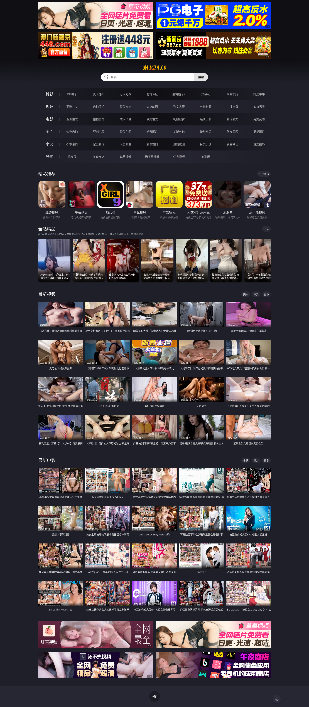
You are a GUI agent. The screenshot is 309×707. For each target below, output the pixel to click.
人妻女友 (125, 144)
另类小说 (205, 144)
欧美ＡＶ (125, 107)
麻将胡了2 (178, 94)
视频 (49, 106)
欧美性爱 (152, 119)
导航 (49, 156)
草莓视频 (125, 157)
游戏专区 (152, 94)
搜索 (201, 77)
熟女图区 (232, 132)
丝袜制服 (205, 107)
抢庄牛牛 (259, 94)
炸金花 (205, 94)
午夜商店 (98, 157)
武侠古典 (152, 144)
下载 (266, 229)
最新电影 (46, 460)
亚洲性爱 (72, 119)
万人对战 (125, 94)
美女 (245, 294)
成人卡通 (125, 119)
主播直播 (232, 107)
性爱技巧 (259, 144)
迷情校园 (179, 144)
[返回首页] (277, 699)
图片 (49, 131)
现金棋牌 (232, 94)
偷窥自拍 (72, 132)
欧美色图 (125, 132)
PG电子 (72, 94)
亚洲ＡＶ (72, 107)
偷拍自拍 (98, 119)
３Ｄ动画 (152, 107)
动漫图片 (152, 132)
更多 (266, 294)
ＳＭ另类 (259, 107)
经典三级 (205, 119)
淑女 (256, 460)
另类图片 (259, 132)
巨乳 (256, 294)
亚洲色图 (98, 132)
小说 (49, 144)
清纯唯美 (205, 132)
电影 (49, 119)
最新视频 (46, 294)
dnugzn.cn (154, 67)
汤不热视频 (152, 157)
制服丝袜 (179, 119)
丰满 (245, 460)
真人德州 (98, 94)
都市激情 (72, 144)
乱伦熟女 (232, 119)
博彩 (49, 94)
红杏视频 (179, 157)
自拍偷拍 (98, 107)
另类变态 (259, 119)
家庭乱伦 (98, 144)
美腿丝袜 (179, 132)
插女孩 (72, 157)
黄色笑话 (232, 144)
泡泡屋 (205, 157)
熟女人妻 (179, 107)
